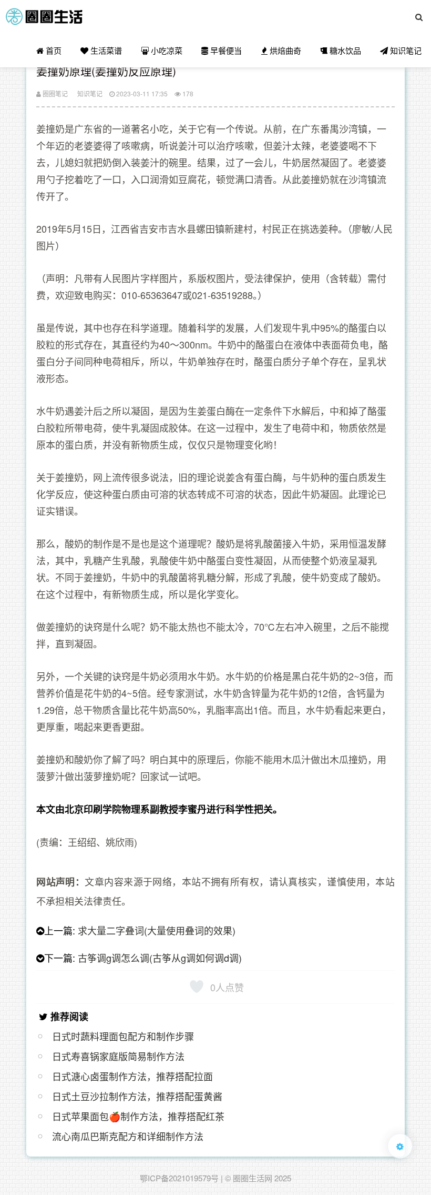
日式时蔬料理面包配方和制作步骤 (123, 1036)
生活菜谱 (105, 50)
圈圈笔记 (54, 93)
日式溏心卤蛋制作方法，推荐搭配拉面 (132, 1076)
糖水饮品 (344, 50)
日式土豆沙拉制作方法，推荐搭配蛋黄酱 (137, 1096)
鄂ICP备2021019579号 (179, 1177)
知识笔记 (405, 50)
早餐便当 (225, 50)
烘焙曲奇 (284, 50)
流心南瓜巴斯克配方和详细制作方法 (127, 1136)
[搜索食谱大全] (419, 17)
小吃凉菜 (165, 50)
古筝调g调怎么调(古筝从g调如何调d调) (160, 957)
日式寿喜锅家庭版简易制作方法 (118, 1056)
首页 (52, 50)
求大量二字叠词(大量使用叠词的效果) (156, 930)
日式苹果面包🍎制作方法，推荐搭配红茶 (138, 1116)
